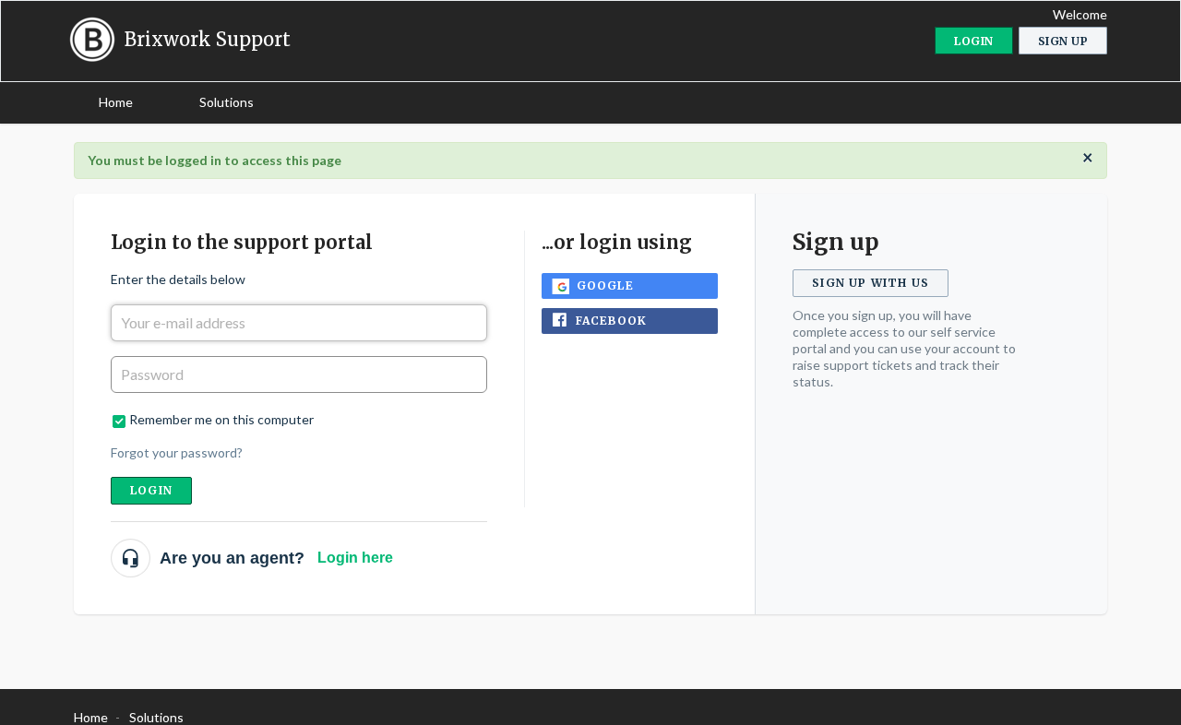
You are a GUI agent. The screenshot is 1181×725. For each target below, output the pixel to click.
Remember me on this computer (221, 419)
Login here (355, 557)
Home (116, 102)
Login (151, 490)
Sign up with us (870, 283)
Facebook (612, 320)
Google (605, 285)
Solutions (226, 102)
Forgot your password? (177, 452)
